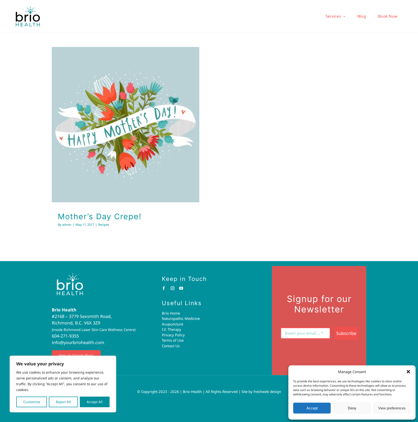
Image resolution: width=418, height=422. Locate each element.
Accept (312, 408)
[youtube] (181, 288)
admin (66, 224)
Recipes (125, 134)
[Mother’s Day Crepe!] (125, 124)
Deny (352, 408)
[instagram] (172, 288)
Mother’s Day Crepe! (119, 116)
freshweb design (267, 391)
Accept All (95, 401)
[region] (63, 384)
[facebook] (164, 288)
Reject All (63, 401)
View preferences (392, 408)
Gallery (131, 116)
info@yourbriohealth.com (78, 342)
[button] (408, 371)
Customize (31, 401)
